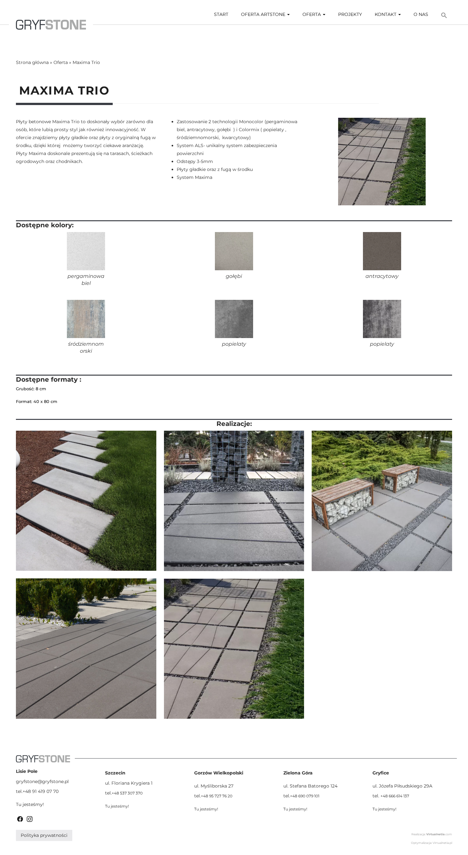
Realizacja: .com (431, 834)
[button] (444, 15)
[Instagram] (29, 818)
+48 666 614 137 (394, 796)
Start (221, 14)
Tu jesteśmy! (30, 804)
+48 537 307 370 (127, 793)
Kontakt (386, 14)
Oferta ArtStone (264, 14)
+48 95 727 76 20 (216, 796)
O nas (421, 14)
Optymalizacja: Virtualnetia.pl (431, 842)
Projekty (350, 14)
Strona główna (32, 62)
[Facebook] (20, 818)
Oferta (312, 14)
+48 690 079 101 (304, 796)
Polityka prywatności (44, 835)
